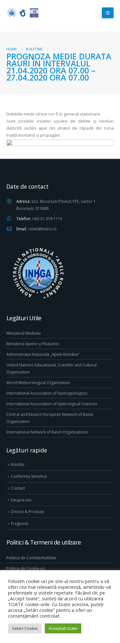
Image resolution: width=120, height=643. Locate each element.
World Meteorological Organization (38, 382)
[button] (108, 12)
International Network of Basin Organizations (47, 431)
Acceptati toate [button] (63, 628)
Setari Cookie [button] (25, 628)
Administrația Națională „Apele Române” (42, 354)
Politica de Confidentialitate (31, 557)
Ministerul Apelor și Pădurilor (32, 343)
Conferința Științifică (29, 476)
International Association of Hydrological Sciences (51, 403)
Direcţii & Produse (27, 511)
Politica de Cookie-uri (25, 568)
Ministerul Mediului (23, 333)
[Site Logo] (22, 12)
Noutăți (17, 464)
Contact (18, 488)
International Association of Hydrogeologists (47, 393)
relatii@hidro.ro (42, 228)
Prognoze (19, 523)
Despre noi (21, 499)
